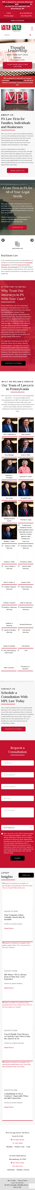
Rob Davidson (24, 4)
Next (33, 57)
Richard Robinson (23, 79)
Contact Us (17, 227)
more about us (17, 171)
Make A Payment (17, 20)
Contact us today (13, 363)
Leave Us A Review (17, 1183)
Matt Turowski (9, 4)
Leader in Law (23, 81)
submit (17, 858)
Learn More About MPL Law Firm (17, 65)
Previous (2, 57)
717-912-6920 (9, 16)
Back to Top (17, 1187)
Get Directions (18, 1140)
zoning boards (13, 267)
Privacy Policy (22, 1180)
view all (26, 875)
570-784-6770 (26, 16)
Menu (32, 29)
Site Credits (12, 1180)
